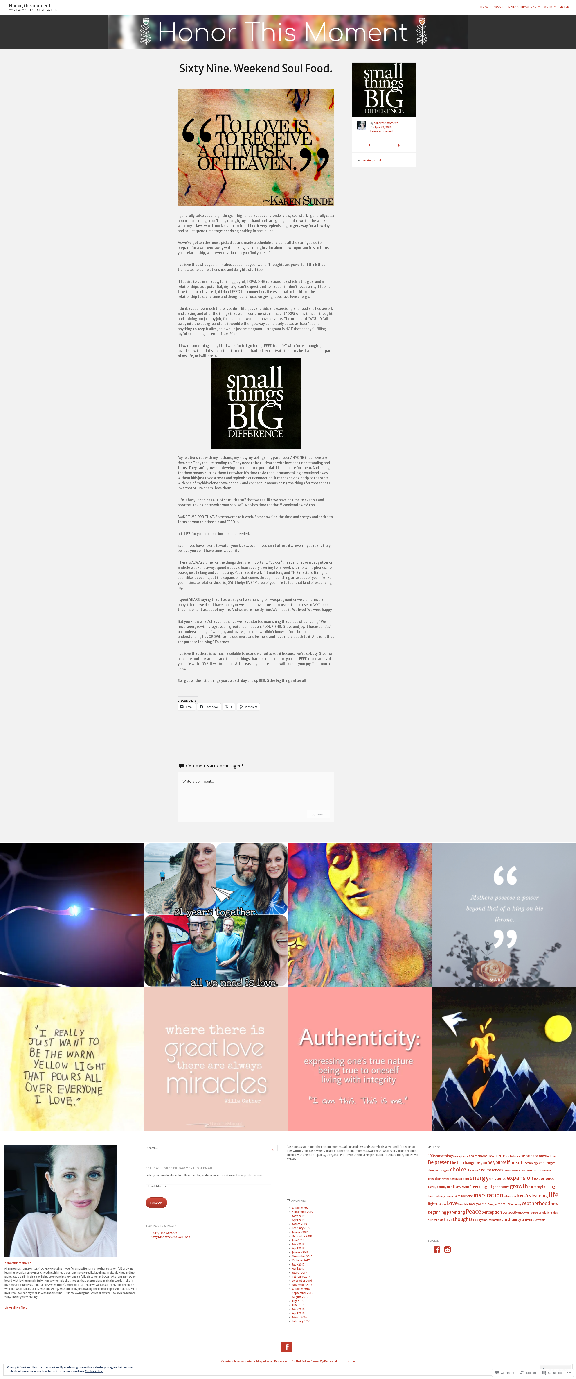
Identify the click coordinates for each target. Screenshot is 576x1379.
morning (516, 1204)
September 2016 (302, 1293)
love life (463, 1204)
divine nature (450, 1179)
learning (539, 1195)
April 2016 (298, 1313)
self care (433, 1220)
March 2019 (299, 1224)
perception (492, 1212)
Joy (519, 1196)
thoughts (463, 1219)
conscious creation (517, 1170)
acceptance (461, 1156)
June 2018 (298, 1240)
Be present (440, 1162)
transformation (491, 1220)
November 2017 (302, 1256)
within (541, 1220)
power (525, 1213)
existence (497, 1178)
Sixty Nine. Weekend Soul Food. (171, 1237)
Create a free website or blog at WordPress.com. (255, 1361)
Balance (515, 1156)
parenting (456, 1212)
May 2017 (298, 1264)
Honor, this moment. (30, 5)
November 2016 (302, 1284)
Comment (318, 814)
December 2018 (302, 1236)
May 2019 (298, 1216)
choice (458, 1169)
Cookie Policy (94, 1371)
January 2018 (300, 1252)
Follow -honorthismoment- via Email (179, 1168)
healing (548, 1186)
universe (529, 1219)
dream (464, 1179)
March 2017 (299, 1272)
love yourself (479, 1204)
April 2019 (298, 1220)
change (432, 1170)
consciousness (542, 1170)
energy (479, 1178)
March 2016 (299, 1317)
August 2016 (300, 1297)
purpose (536, 1212)
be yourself (498, 1162)
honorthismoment (386, 123)
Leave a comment (381, 131)
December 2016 (302, 1280)
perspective (511, 1213)
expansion (520, 1178)
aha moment (478, 1156)
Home (484, 6)
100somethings (441, 1156)
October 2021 (301, 1207)
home (449, 1196)
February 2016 (301, 1321)
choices (472, 1170)
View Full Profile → (16, 1307)
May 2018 (298, 1244)
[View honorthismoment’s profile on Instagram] (447, 1249)
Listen (564, 6)
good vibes (500, 1187)
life (553, 1195)
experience (544, 1178)
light (432, 1204)
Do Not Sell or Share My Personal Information (323, 1361)
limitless (441, 1204)
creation (434, 1179)
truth (506, 1219)
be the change (463, 1163)
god (488, 1186)
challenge (532, 1163)
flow (457, 1186)
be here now (536, 1156)
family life (444, 1187)
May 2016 (298, 1309)
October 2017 (301, 1260)
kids (527, 1196)
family (432, 1187)
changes (443, 1170)
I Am (457, 1196)
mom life (504, 1204)
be (523, 1156)
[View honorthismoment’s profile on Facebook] (437, 1249)
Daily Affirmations (522, 6)
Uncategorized (371, 160)
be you (481, 1163)
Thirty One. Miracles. (164, 1233)
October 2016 (301, 1289)
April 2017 (298, 1268)
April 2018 (298, 1248)
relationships (550, 1212)
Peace (473, 1211)
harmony (535, 1187)
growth (519, 1186)
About (498, 6)
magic (493, 1204)
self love (445, 1220)
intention (510, 1196)
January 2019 (300, 1232)
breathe (518, 1162)
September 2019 (302, 1211)
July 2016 (298, 1301)
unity (516, 1219)
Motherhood (536, 1204)
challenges (547, 1163)
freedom (477, 1186)
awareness (498, 1155)
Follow (156, 1202)
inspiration (488, 1195)
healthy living (436, 1196)
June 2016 (298, 1305)
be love (551, 1156)
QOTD (548, 6)
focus (465, 1187)
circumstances (491, 1170)
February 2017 (301, 1276)
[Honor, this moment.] (288, 32)
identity (467, 1196)
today (477, 1220)
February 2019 (301, 1228)
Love (452, 1203)
